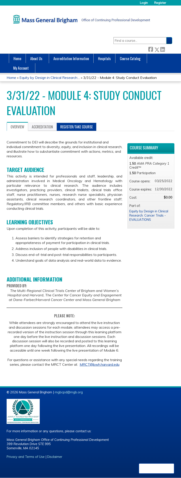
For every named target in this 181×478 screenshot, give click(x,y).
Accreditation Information (71, 58)
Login (144, 2)
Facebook (150, 48)
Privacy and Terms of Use (26, 457)
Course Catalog (130, 58)
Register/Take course (76, 126)
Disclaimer (54, 457)
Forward (168, 48)
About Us (36, 58)
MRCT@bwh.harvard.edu (99, 364)
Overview (17, 126)
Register (160, 2)
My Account (21, 68)
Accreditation (42, 126)
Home (17, 58)
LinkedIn (162, 48)
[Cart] (171, 4)
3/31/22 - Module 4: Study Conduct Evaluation (120, 77)
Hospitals (104, 58)
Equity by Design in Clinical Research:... (49, 77)
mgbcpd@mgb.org (69, 392)
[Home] (80, 19)
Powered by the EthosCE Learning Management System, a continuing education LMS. (156, 468)
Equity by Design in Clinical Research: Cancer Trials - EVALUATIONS (148, 215)
